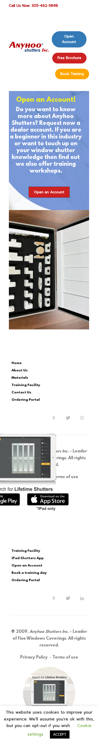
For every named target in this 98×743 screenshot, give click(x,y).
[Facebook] (54, 417)
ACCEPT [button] (59, 734)
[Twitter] (68, 417)
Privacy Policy (34, 657)
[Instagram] (82, 417)
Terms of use (65, 657)
